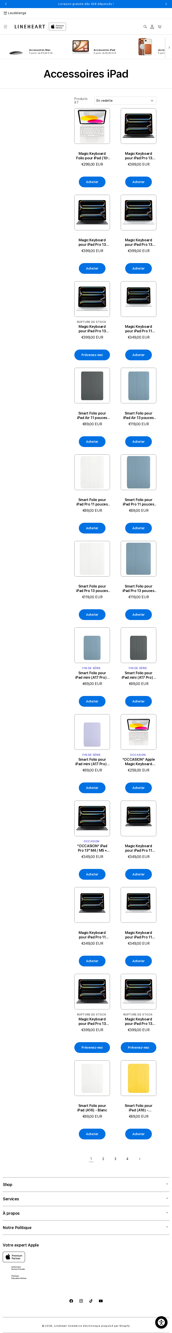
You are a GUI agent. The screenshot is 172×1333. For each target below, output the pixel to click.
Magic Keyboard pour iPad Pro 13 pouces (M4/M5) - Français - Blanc (92, 328)
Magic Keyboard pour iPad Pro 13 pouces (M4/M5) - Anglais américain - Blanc (139, 1021)
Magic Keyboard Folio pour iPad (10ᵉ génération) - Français (92, 155)
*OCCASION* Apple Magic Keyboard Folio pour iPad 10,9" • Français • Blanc (138, 761)
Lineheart (60, 1325)
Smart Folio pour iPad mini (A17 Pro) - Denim (92, 675)
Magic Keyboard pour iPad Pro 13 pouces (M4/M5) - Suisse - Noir (138, 155)
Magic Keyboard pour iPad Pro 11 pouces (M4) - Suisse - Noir (92, 935)
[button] (5, 26)
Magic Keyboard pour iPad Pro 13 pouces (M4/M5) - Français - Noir (92, 242)
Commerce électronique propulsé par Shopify (99, 1325)
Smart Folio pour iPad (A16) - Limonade (139, 1108)
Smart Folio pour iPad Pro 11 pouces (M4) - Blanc (92, 502)
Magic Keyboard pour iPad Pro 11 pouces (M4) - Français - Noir (138, 848)
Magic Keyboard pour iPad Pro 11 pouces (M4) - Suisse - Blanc (138, 328)
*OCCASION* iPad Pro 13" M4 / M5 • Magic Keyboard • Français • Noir (92, 848)
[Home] (30, 26)
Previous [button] (6, 4)
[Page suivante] (139, 1159)
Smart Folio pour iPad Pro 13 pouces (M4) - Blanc (92, 588)
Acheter (92, 182)
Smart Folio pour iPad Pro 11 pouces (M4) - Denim (138, 502)
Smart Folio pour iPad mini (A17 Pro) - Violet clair (92, 761)
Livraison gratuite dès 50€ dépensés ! (86, 4)
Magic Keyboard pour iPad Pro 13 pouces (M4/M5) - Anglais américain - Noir (92, 1021)
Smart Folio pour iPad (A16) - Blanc (92, 1108)
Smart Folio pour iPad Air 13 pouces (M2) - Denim (138, 415)
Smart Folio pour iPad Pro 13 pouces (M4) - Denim (138, 588)
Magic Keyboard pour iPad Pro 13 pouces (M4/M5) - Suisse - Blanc (138, 242)
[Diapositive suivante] (168, 47)
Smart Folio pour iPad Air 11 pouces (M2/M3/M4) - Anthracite (92, 415)
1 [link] (91, 1159)
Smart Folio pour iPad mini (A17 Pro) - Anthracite (138, 675)
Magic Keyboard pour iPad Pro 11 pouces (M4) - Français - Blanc (138, 935)
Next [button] (166, 4)
